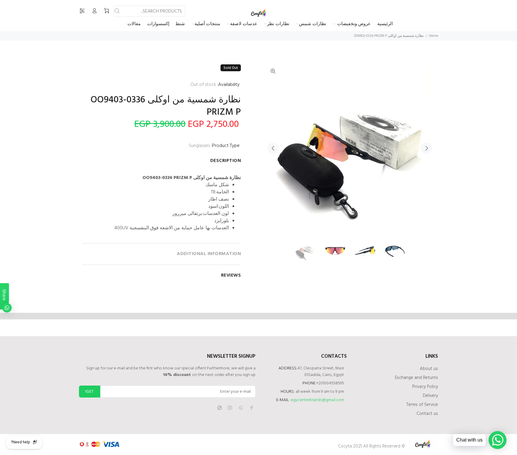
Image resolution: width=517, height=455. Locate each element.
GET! (89, 391)
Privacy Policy (425, 386)
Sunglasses (199, 146)
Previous (273, 148)
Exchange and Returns (416, 377)
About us (429, 368)
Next (426, 148)
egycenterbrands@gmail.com (317, 400)
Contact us (427, 413)
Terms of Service (422, 404)
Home (433, 36)
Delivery (430, 395)
